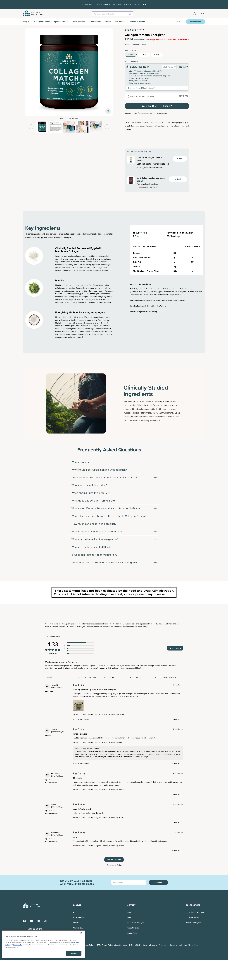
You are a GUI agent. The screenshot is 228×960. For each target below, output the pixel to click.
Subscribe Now (139, 67)
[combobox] (112, 13)
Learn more (162, 113)
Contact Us (131, 912)
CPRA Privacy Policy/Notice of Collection (112, 945)
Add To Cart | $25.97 (157, 106)
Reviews (76, 922)
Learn (177, 21)
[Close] (81, 933)
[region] (43, 944)
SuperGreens (95, 21)
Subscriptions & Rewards (195, 912)
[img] (72, 662)
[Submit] (130, 13)
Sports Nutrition (61, 21)
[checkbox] (171, 677)
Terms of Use (17, 945)
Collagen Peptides (42, 21)
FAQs (129, 917)
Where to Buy (78, 928)
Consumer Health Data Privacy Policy (184, 945)
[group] (175, 67)
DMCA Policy (132, 933)
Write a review (175, 648)
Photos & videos (169, 677)
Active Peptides (78, 21)
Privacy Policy (88, 945)
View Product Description (135, 44)
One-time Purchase (142, 96)
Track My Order (133, 928)
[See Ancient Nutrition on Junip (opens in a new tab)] (119, 865)
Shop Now (114, 6)
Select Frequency (131, 61)
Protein (108, 21)
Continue (74, 953)
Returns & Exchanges (135, 922)
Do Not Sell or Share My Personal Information (148, 945)
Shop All (26, 21)
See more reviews (114, 859)
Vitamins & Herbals (137, 21)
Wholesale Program (193, 922)
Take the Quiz (195, 21)
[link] (135, 30)
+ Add (180, 158)
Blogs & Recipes (79, 917)
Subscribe (158, 882)
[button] (79, 643)
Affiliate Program (192, 917)
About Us (76, 912)
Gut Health (120, 21)
